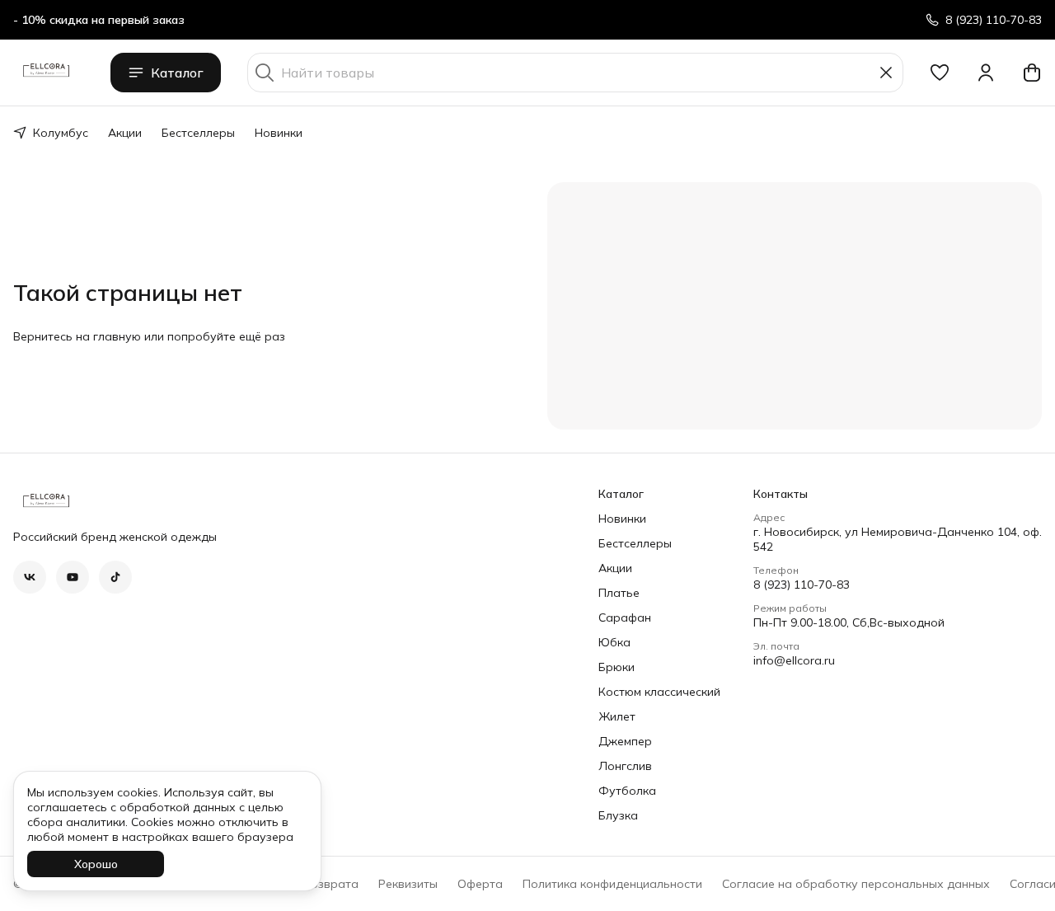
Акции (125, 132)
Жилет (616, 716)
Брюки (616, 667)
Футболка (627, 790)
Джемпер (625, 741)
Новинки (278, 132)
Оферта (480, 883)
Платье (619, 592)
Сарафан (624, 617)
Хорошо (96, 864)
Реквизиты (408, 883)
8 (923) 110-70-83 (801, 584)
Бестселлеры (198, 132)
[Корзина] (1032, 72)
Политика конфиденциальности (612, 883)
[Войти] (986, 72)
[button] (940, 72)
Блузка (618, 815)
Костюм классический (659, 691)
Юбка (614, 642)
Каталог (177, 72)
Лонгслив (625, 765)
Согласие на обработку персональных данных (856, 883)
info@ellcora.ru (794, 660)
